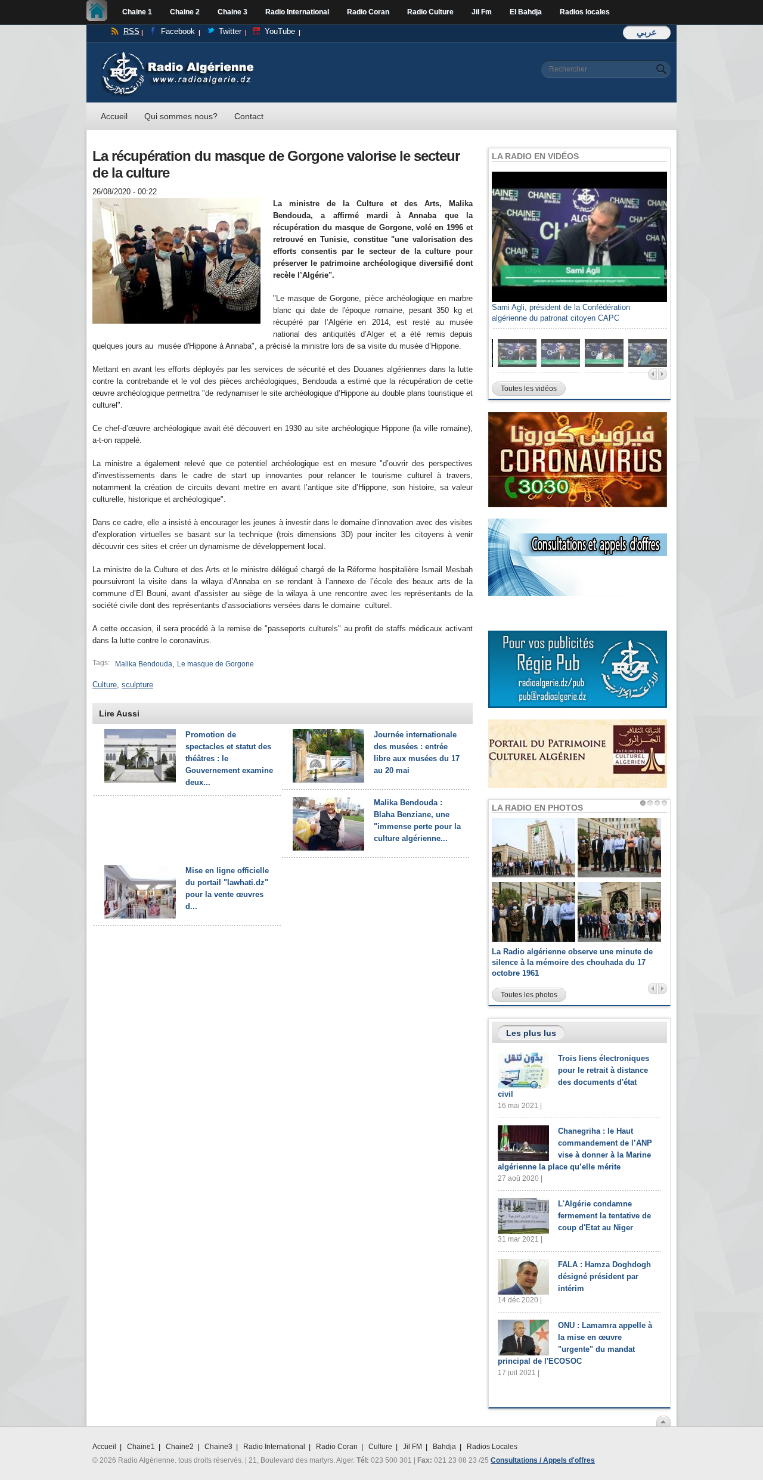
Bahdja (444, 1446)
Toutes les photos (529, 995)
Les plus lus (531, 1033)
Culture (104, 684)
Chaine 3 (232, 12)
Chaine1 (141, 1446)
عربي (647, 32)
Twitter (230, 31)
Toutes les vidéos (529, 388)
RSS (131, 31)
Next (662, 374)
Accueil (99, 12)
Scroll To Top (663, 1421)
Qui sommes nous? (181, 116)
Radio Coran (368, 12)
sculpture (137, 684)
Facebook (178, 31)
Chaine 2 (185, 12)
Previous (652, 374)
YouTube (280, 31)
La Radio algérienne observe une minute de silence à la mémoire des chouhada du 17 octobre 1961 (572, 962)
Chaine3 (218, 1446)
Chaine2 (180, 1446)
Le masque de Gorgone (215, 664)
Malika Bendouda (143, 664)
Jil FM (412, 1446)
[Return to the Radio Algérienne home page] (177, 54)
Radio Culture (430, 12)
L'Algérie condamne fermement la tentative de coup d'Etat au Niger (604, 1215)
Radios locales (585, 12)
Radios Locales (492, 1446)
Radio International (297, 12)
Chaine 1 (137, 12)
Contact (248, 116)
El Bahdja (526, 12)
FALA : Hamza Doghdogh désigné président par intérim (604, 1276)
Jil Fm (482, 12)
